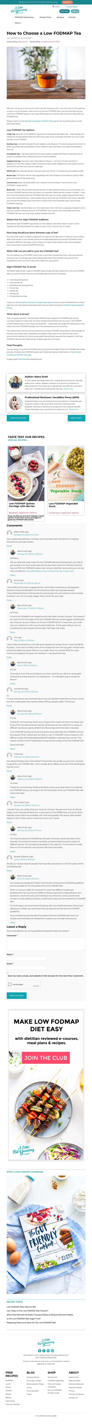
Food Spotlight (33, 1391)
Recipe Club (45, 17)
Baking (8, 1398)
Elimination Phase (34, 1381)
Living (29, 1388)
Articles (72, 17)
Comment (12, 936)
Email (10, 964)
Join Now (67, 2)
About (18, 23)
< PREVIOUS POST (18, 418)
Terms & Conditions (76, 1394)
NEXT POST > (76, 418)
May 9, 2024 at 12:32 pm (24, 640)
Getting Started (33, 1377)
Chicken (9, 1391)
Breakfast (9, 1380)
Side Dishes (10, 1401)
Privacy (72, 1391)
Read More (68, 389)
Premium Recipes (13, 1404)
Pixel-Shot (22, 359)
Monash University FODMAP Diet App (41, 121)
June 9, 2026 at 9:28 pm (24, 859)
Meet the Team (74, 1381)
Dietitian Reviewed (76, 1384)
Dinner (8, 1387)
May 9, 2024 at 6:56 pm (27, 665)
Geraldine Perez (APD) (50, 42)
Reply (9, 546)
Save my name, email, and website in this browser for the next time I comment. (45, 976)
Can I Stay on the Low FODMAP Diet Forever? (27, 1311)
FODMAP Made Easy (24, 17)
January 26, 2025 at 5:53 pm (26, 692)
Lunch (8, 1384)
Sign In (75, 11)
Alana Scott (22, 42)
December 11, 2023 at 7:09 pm (30, 608)
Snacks (8, 1394)
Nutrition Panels (75, 1388)
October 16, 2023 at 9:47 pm (26, 535)
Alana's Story (74, 1377)
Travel (29, 1394)
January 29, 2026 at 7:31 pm (29, 830)
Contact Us (73, 1398)
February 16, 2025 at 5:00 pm (26, 757)
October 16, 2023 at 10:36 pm (30, 554)
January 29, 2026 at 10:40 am (26, 805)
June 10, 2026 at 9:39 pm (28, 879)
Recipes (60, 17)
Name (10, 954)
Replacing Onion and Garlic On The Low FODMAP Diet (31, 1323)
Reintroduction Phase (35, 1384)
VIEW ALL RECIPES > (18, 440)
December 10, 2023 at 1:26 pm (27, 583)
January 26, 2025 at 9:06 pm (29, 714)
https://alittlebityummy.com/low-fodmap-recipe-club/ (50, 571)
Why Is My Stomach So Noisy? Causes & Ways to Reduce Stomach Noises (40, 1315)
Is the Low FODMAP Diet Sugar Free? (24, 1319)
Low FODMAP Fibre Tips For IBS (21, 1307)
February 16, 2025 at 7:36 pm (29, 779)
